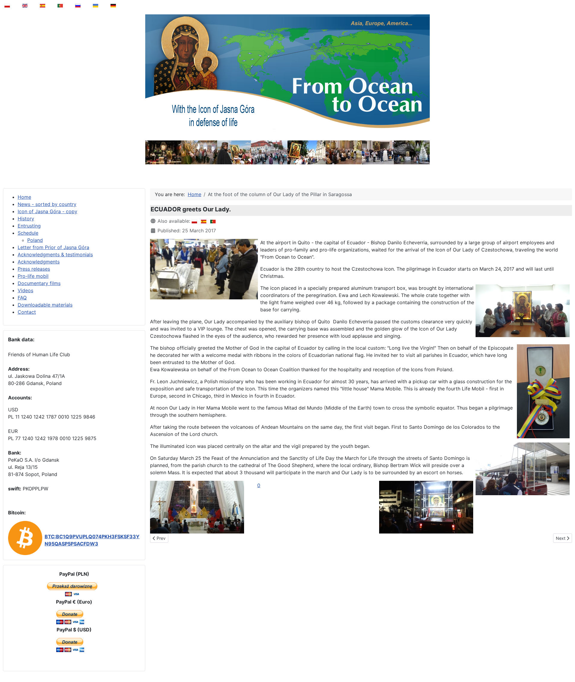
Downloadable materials (45, 305)
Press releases (34, 269)
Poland (35, 240)
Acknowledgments (39, 262)
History (26, 219)
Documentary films (39, 283)
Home (24, 197)
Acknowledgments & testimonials (55, 254)
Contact (27, 312)
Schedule (28, 233)
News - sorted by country (47, 204)
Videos (25, 290)
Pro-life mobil (33, 276)
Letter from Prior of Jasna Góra (53, 247)
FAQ (22, 298)
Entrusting (29, 226)
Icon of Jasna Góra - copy (47, 211)
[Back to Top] (566, 662)
